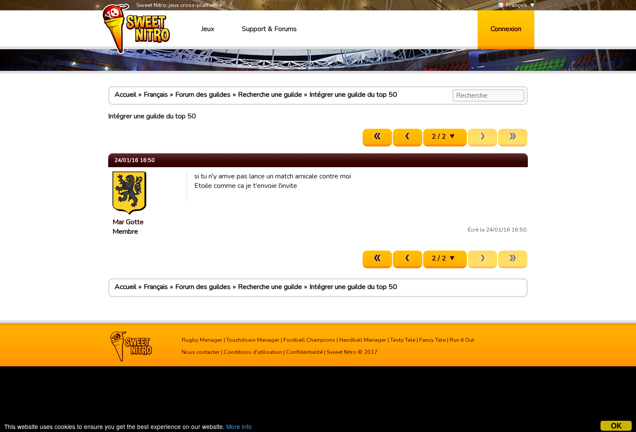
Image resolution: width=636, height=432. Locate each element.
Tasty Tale (402, 340)
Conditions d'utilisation (253, 352)
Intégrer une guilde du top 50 (353, 94)
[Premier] (377, 137)
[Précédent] (407, 137)
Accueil (125, 94)
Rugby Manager (202, 340)
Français (516, 5)
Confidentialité (304, 352)
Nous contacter (201, 352)
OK (616, 426)
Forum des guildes (203, 94)
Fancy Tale (432, 340)
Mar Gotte (128, 222)
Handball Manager (362, 340)
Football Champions (309, 340)
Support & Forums (269, 29)
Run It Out (462, 340)
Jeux (207, 29)
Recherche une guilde (270, 94)
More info (239, 426)
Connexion (506, 29)
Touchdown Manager (252, 340)
